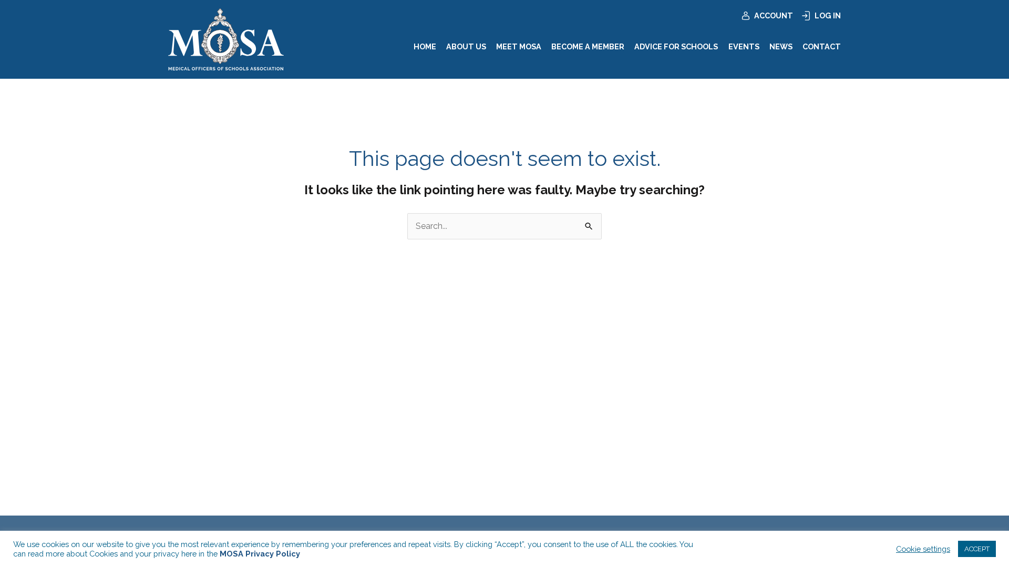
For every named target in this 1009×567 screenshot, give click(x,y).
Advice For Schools (676, 46)
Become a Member (587, 46)
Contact (821, 46)
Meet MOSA (518, 46)
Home (425, 46)
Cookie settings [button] (923, 548)
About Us (466, 46)
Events (743, 46)
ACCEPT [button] (977, 549)
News (780, 46)
